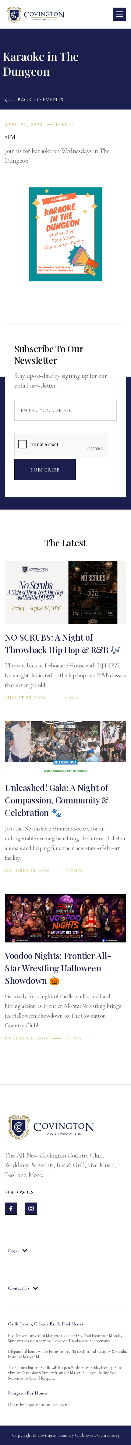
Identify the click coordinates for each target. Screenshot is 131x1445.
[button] (119, 14)
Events (65, 124)
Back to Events (34, 99)
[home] (35, 14)
